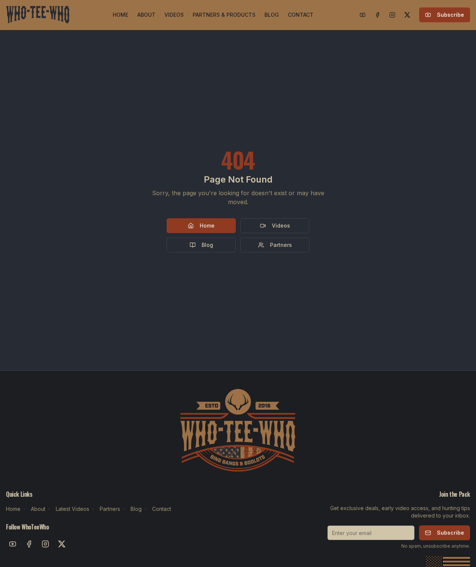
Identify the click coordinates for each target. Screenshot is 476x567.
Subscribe (450, 15)
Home (207, 225)
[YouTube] (363, 15)
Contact (161, 509)
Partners (281, 245)
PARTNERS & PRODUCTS (224, 15)
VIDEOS (174, 15)
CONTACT (300, 15)
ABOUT (146, 15)
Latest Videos (72, 509)
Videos (281, 225)
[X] (407, 15)
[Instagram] (392, 15)
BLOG (271, 15)
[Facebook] (377, 15)
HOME (120, 15)
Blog (207, 245)
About (38, 509)
